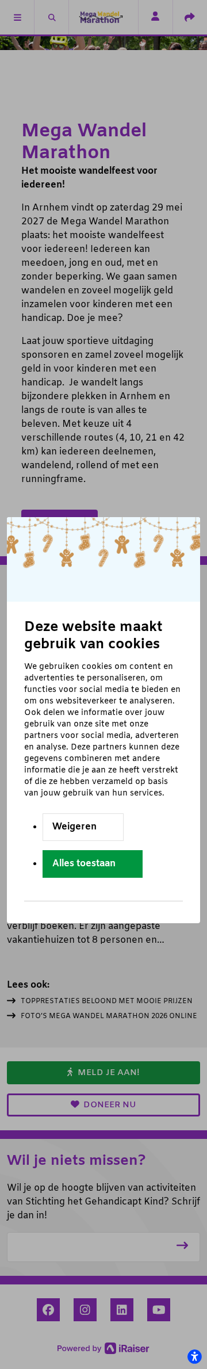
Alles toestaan (84, 864)
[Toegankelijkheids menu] (194, 1356)
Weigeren (74, 827)
